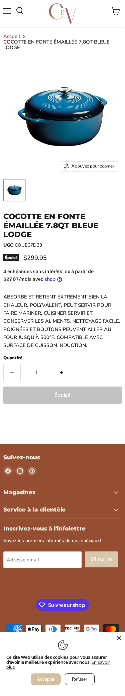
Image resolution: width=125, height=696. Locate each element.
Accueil (11, 36)
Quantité (12, 358)
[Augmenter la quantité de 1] (61, 372)
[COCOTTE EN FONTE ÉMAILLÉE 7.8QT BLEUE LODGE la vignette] (14, 190)
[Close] (119, 638)
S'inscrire (101, 559)
